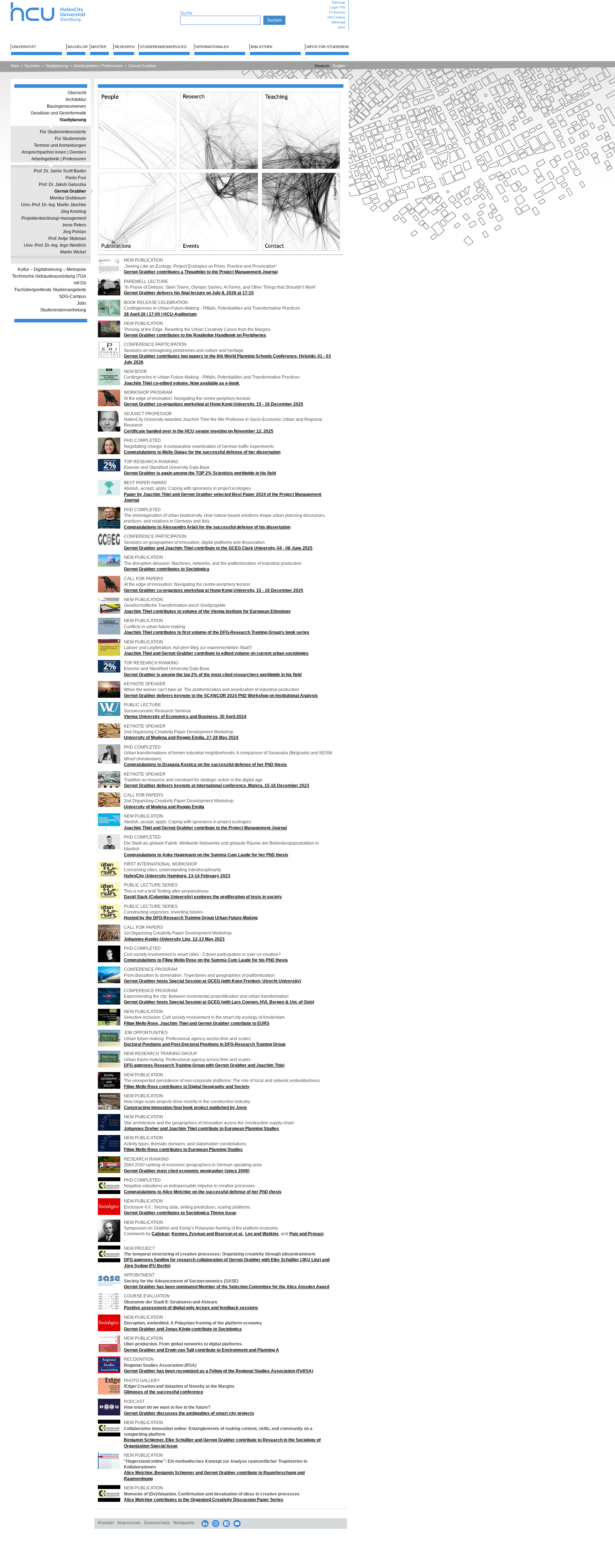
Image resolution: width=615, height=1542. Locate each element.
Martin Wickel (73, 252)
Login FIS (337, 7)
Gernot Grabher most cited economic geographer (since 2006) (186, 1170)
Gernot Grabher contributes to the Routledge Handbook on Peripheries (195, 335)
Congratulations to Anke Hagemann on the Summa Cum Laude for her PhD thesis (206, 854)
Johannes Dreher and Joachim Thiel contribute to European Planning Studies (201, 1128)
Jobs (81, 303)
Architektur (75, 99)
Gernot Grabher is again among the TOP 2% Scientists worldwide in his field (200, 473)
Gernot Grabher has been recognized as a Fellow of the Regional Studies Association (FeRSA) (218, 1371)
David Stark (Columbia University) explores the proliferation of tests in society (203, 896)
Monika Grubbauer (68, 198)
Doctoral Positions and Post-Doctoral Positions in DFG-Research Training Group (204, 1044)
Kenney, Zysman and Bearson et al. (207, 1233)
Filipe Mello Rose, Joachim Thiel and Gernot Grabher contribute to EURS (196, 1023)
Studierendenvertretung (63, 309)
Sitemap (338, 2)
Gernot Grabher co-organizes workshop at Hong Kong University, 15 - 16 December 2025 (213, 404)
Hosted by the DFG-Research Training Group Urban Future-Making (191, 917)
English (339, 66)
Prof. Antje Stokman (67, 238)
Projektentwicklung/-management (53, 218)
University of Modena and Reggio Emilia (164, 806)
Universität (24, 47)
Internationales (212, 47)
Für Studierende (70, 138)
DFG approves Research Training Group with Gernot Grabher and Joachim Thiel (204, 1065)
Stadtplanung (57, 66)
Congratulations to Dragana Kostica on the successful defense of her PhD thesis (205, 764)
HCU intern (336, 17)
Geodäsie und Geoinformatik (58, 113)
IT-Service (337, 12)
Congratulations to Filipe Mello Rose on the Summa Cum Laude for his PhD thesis (206, 960)
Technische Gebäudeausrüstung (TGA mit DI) (49, 279)
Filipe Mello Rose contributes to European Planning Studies (183, 1149)
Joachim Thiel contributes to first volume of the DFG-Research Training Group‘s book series (216, 632)
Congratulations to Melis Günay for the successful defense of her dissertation (202, 452)
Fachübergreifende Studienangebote (50, 289)
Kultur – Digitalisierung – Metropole (52, 269)
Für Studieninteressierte (63, 131)
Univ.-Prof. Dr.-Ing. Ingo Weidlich (55, 245)
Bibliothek (262, 47)
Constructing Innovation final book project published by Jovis (185, 1107)
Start (15, 66)
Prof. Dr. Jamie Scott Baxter (60, 170)
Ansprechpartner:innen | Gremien (54, 152)
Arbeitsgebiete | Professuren (98, 66)
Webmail (338, 22)
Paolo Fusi (75, 177)
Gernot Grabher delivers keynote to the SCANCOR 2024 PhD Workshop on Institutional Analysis (221, 695)
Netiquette (183, 1522)
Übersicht (77, 92)
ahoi (341, 27)
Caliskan (160, 1233)
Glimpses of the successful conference (163, 1392)
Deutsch (322, 66)
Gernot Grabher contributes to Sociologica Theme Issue (180, 1212)
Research (125, 47)
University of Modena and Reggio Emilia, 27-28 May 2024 (181, 737)
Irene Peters (74, 225)
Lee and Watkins (262, 1233)
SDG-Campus (72, 296)
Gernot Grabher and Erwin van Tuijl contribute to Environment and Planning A (201, 1350)
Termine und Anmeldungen (60, 145)
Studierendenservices (163, 47)
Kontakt (106, 1522)
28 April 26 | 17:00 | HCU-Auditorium (160, 314)
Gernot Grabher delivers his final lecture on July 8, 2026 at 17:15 (189, 292)
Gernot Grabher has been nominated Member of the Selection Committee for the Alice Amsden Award (226, 1286)
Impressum (129, 1522)
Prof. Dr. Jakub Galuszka (62, 184)
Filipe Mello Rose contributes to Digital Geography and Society (186, 1086)
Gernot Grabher (142, 66)
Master (98, 47)
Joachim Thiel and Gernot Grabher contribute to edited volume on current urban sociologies (216, 653)
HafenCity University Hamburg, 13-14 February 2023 (177, 875)
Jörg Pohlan (74, 231)
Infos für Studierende (329, 47)
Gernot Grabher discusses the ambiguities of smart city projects (189, 1413)
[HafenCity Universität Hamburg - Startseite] (54, 2)
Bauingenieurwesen (66, 106)
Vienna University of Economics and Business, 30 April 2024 (185, 716)
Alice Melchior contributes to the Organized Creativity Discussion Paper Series (203, 1499)
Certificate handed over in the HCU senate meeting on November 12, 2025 (198, 431)
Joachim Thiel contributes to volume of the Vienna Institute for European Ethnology (207, 611)
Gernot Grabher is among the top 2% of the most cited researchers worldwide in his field (212, 674)
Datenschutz (157, 1522)
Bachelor (78, 47)
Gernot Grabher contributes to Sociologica (166, 569)
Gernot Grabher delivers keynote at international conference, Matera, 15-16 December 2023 (216, 785)
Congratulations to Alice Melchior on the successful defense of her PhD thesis (203, 1191)
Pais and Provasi (306, 1233)
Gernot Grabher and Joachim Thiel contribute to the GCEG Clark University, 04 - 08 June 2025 (218, 548)
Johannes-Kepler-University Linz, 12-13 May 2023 (174, 939)
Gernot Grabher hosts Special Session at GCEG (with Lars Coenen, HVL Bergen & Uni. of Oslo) (219, 1002)
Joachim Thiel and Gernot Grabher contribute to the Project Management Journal (205, 827)
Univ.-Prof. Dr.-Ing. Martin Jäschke (53, 204)
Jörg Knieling (73, 211)
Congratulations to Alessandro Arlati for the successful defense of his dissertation (207, 527)
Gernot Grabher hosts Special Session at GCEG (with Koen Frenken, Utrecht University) (212, 981)
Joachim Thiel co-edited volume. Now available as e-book (182, 383)
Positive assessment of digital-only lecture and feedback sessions (191, 1307)
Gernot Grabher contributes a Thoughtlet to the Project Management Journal (201, 271)
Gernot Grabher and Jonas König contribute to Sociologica (183, 1329)
